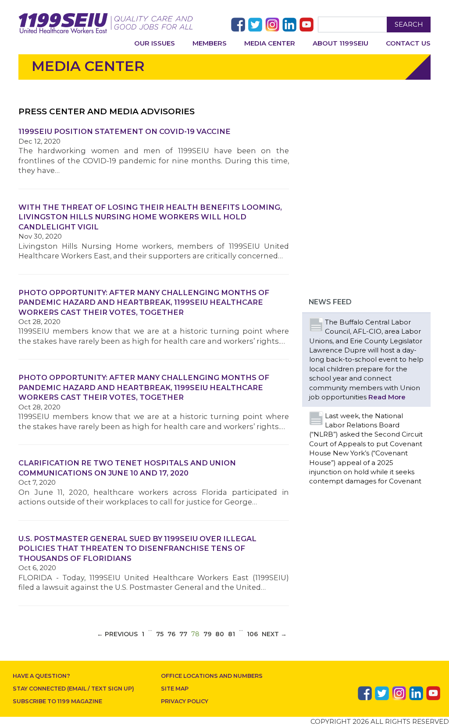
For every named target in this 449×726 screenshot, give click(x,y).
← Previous (117, 634)
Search (409, 24)
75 (160, 634)
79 (207, 634)
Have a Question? (41, 676)
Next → (274, 634)
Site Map (175, 688)
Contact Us (408, 43)
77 (183, 634)
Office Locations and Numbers (212, 676)
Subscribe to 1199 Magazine (57, 701)
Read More (387, 397)
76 (171, 634)
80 (219, 634)
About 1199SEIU (340, 43)
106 (252, 634)
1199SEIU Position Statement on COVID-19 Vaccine (124, 131)
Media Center (269, 43)
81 (231, 634)
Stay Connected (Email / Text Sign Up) (73, 688)
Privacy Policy (184, 701)
